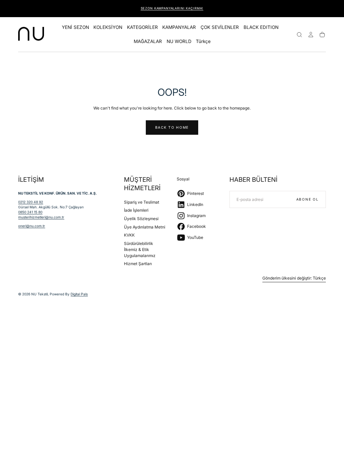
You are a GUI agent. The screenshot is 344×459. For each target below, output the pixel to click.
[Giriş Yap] (310, 34)
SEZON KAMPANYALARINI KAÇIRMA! (172, 8)
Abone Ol (307, 199)
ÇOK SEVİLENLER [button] (220, 27)
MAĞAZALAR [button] (148, 41)
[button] (203, 42)
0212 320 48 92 (30, 202)
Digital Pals (79, 294)
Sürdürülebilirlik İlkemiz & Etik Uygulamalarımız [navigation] (140, 249)
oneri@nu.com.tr (31, 226)
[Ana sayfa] (31, 34)
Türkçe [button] (203, 41)
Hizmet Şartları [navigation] (138, 263)
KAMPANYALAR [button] (179, 27)
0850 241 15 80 (30, 212)
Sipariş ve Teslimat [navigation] (141, 202)
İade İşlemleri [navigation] (136, 210)
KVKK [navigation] (129, 235)
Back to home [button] (172, 127)
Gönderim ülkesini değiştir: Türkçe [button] (294, 278)
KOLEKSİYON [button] (107, 27)
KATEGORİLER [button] (142, 27)
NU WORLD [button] (179, 41)
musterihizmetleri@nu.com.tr (41, 217)
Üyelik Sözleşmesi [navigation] (141, 218)
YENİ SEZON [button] (75, 27)
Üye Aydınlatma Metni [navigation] (144, 227)
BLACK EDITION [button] (261, 27)
